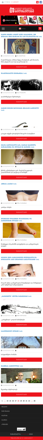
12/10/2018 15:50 (8, 240)
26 (34, 401)
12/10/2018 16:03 (8, 92)
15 (10, 401)
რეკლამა (4, 415)
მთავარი (4, 407)
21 (26, 401)
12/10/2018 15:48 (8, 279)
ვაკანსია (4, 420)
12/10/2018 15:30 (8, 385)
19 (21, 401)
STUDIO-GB (25, 434)
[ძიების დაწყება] (40, 28)
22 (29, 401)
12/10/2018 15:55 (8, 129)
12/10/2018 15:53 (8, 166)
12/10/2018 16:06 (8, 56)
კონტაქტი (5, 424)
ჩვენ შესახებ (6, 411)
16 (13, 401)
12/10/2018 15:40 (8, 315)
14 (7, 401)
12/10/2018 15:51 (8, 203)
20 (23, 401)
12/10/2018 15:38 (8, 350)
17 (15, 401)
